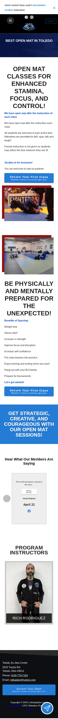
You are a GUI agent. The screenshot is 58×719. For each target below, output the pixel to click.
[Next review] (51, 498)
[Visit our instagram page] (32, 17)
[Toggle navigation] (10, 20)
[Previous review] (7, 498)
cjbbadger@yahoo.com (23, 680)
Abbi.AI (29, 709)
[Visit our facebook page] (26, 17)
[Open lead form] (47, 708)
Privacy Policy (15, 705)
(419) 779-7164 (19, 675)
